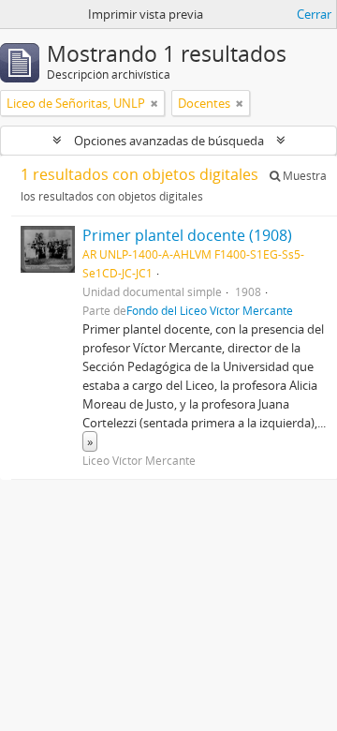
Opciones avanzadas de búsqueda (169, 140)
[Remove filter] (154, 103)
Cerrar (314, 14)
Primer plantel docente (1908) (187, 235)
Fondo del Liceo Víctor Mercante (209, 310)
